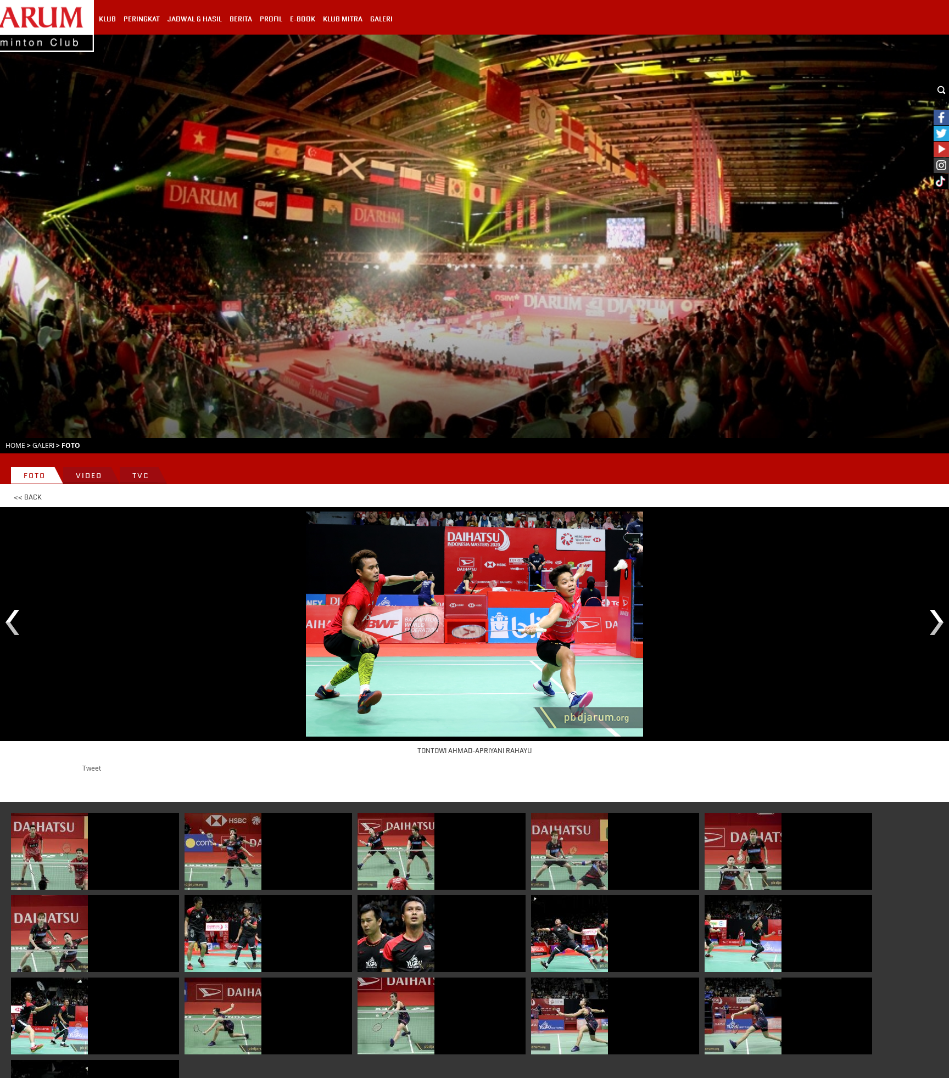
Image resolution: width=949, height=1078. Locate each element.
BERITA (241, 19)
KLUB (107, 19)
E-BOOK (302, 19)
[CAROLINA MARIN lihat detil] (223, 1016)
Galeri (43, 445)
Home (15, 445)
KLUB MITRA (342, 19)
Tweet (91, 767)
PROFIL (271, 19)
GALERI (381, 19)
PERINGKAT (142, 19)
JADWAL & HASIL (195, 19)
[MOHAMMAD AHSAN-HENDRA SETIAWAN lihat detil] (223, 933)
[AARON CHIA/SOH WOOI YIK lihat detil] (223, 851)
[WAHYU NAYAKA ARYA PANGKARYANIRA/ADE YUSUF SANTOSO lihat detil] (49, 851)
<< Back (28, 497)
